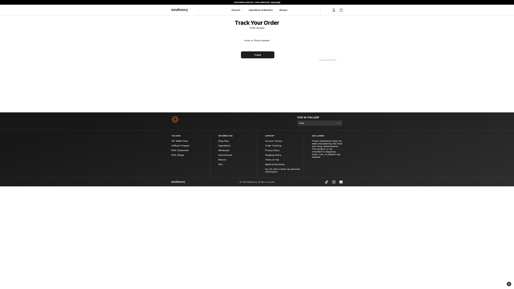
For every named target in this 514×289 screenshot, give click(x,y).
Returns (222, 159)
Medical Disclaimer (275, 164)
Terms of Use (272, 159)
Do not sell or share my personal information (282, 170)
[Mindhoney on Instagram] (333, 182)
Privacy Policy (272, 150)
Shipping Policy (273, 155)
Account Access (273, 141)
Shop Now (223, 141)
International (225, 155)
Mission (283, 10)
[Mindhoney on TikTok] (326, 182)
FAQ (220, 164)
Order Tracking (273, 145)
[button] (509, 284)
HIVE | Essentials (180, 150)
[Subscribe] (338, 123)
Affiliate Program (180, 145)
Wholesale (223, 150)
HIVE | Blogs (177, 155)
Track (257, 54)
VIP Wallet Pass (179, 141)
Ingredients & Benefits (261, 10)
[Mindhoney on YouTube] (341, 182)
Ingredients (224, 145)
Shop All (235, 10)
